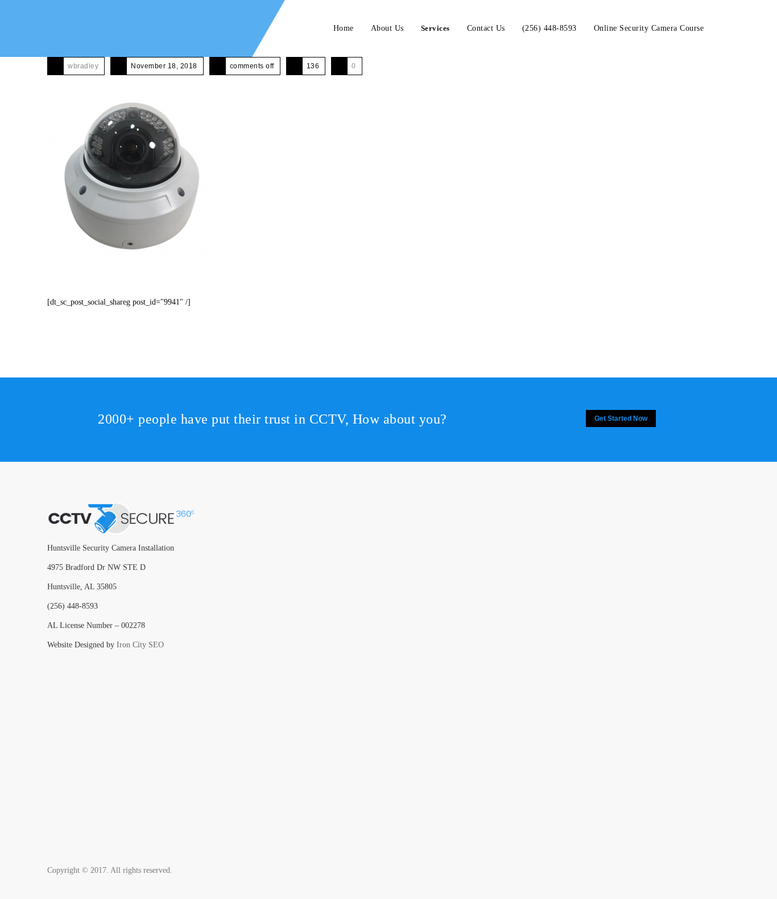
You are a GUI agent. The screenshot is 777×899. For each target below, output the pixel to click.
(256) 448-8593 (549, 28)
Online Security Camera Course (649, 28)
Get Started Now (620, 418)
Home (343, 28)
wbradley (83, 66)
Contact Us (486, 28)
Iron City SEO (140, 645)
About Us (387, 28)
